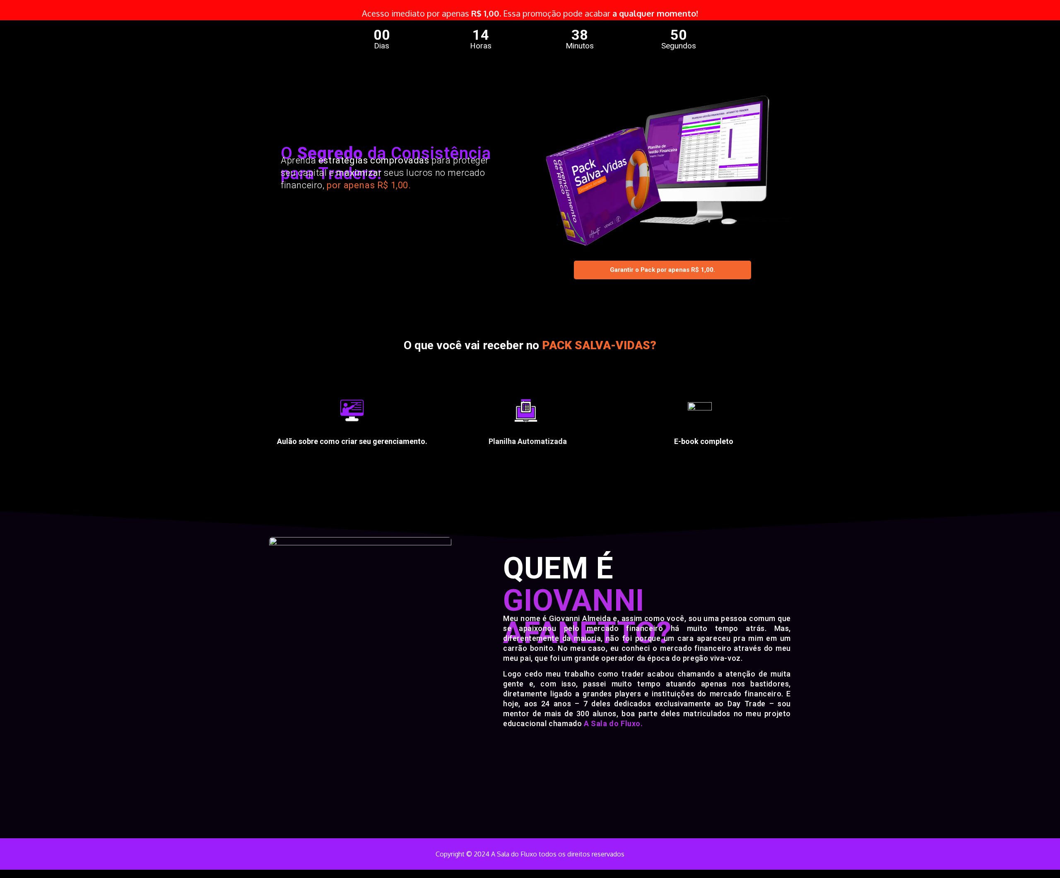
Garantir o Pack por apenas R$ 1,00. (662, 269)
